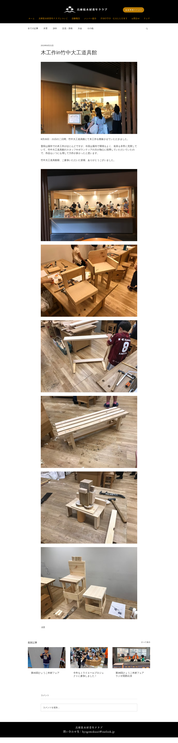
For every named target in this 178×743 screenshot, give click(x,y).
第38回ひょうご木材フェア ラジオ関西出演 (131, 674)
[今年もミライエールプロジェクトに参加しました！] (89, 657)
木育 (45, 28)
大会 (80, 28)
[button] (147, 28)
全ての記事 (33, 28)
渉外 (55, 28)
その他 (90, 28)
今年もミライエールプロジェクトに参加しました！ (88, 674)
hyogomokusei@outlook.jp (98, 731)
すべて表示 (145, 642)
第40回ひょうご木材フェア (45, 673)
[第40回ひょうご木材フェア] (47, 657)
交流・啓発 (67, 28)
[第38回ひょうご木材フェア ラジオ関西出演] (131, 657)
